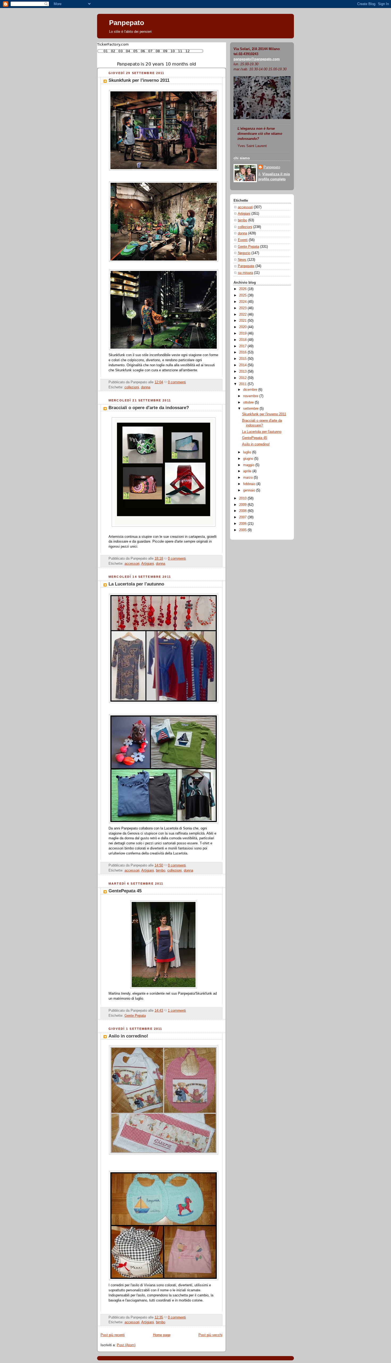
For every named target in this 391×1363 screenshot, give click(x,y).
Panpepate (246, 266)
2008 (243, 511)
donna (145, 387)
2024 (243, 302)
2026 (243, 289)
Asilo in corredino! (128, 1036)
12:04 (159, 382)
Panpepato (126, 23)
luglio (247, 452)
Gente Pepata (135, 1016)
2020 (243, 327)
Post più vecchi (210, 1335)
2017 (243, 346)
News (242, 260)
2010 (243, 498)
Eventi (243, 240)
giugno (248, 459)
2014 (243, 365)
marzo (248, 477)
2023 (243, 308)
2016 (243, 352)
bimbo (160, 870)
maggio (249, 465)
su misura (245, 273)
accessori (131, 563)
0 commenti (177, 382)
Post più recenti (113, 1335)
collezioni (131, 387)
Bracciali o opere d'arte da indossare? (149, 407)
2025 (243, 295)
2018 (243, 340)
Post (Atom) (126, 1345)
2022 (243, 314)
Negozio (244, 253)
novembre (251, 396)
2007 (243, 517)
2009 (243, 505)
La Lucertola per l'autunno (136, 584)
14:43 (159, 1010)
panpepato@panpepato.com (257, 59)
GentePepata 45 (125, 890)
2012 (243, 378)
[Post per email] (187, 382)
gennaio (249, 490)
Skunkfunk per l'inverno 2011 (139, 80)
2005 (243, 530)
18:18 (159, 558)
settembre (251, 408)
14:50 (159, 865)
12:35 (159, 1317)
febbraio (249, 484)
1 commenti (177, 1010)
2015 (243, 359)
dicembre (250, 390)
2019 (243, 333)
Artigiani (147, 563)
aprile (247, 471)
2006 (243, 524)
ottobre (249, 402)
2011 (243, 384)
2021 (243, 321)
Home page (161, 1335)
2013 (243, 371)
